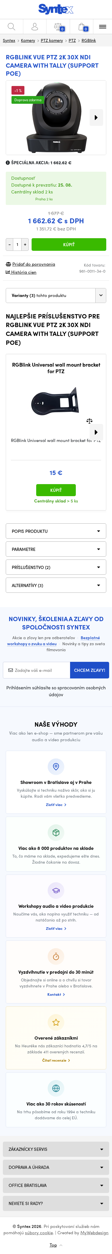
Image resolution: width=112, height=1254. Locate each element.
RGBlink (89, 40)
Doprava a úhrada (29, 1167)
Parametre (23, 549)
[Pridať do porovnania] (89, 420)
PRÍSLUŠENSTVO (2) (31, 567)
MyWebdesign (94, 1232)
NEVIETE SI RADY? (26, 1203)
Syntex (9, 40)
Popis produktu (30, 531)
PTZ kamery (52, 40)
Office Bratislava (28, 1185)
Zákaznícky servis (28, 1149)
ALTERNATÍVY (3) (27, 585)
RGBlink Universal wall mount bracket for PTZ (56, 368)
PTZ (72, 40)
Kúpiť (69, 244)
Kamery (28, 40)
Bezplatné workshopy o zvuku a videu (53, 640)
